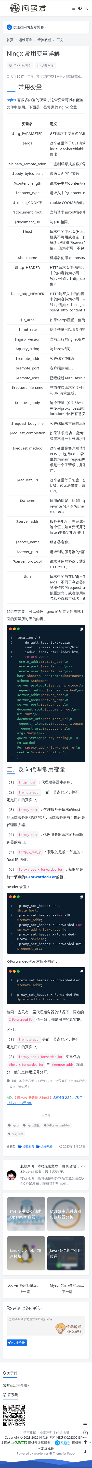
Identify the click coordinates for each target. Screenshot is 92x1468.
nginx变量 (33, 1125)
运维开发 (25, 39)
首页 (10, 39)
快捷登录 (18, 1342)
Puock (71, 1453)
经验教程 (44, 39)
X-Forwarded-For (40, 876)
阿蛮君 (71, 1166)
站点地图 (62, 1432)
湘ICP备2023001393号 (71, 1437)
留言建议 (29, 1432)
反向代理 (17, 1134)
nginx (11, 99)
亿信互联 (20, 1442)
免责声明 (46, 1432)
